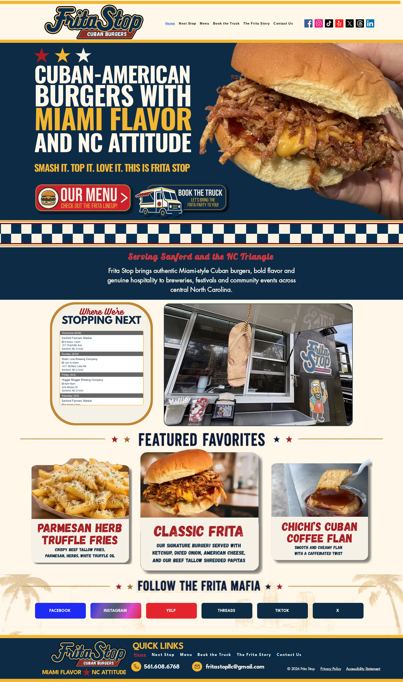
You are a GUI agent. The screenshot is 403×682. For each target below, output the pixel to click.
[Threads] (360, 23)
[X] (349, 23)
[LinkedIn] (370, 23)
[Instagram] (319, 23)
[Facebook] (308, 23)
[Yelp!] (339, 23)
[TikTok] (329, 23)
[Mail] (136, 667)
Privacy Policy (331, 668)
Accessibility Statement (363, 668)
